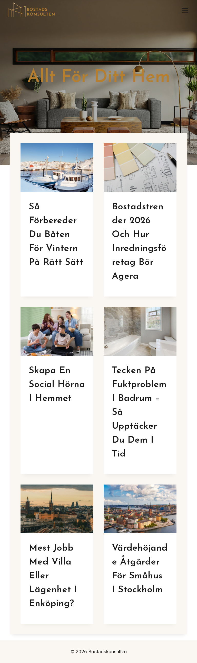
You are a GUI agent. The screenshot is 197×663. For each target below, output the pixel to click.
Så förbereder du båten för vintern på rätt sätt (56, 234)
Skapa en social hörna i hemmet (57, 384)
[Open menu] (185, 10)
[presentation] (57, 167)
